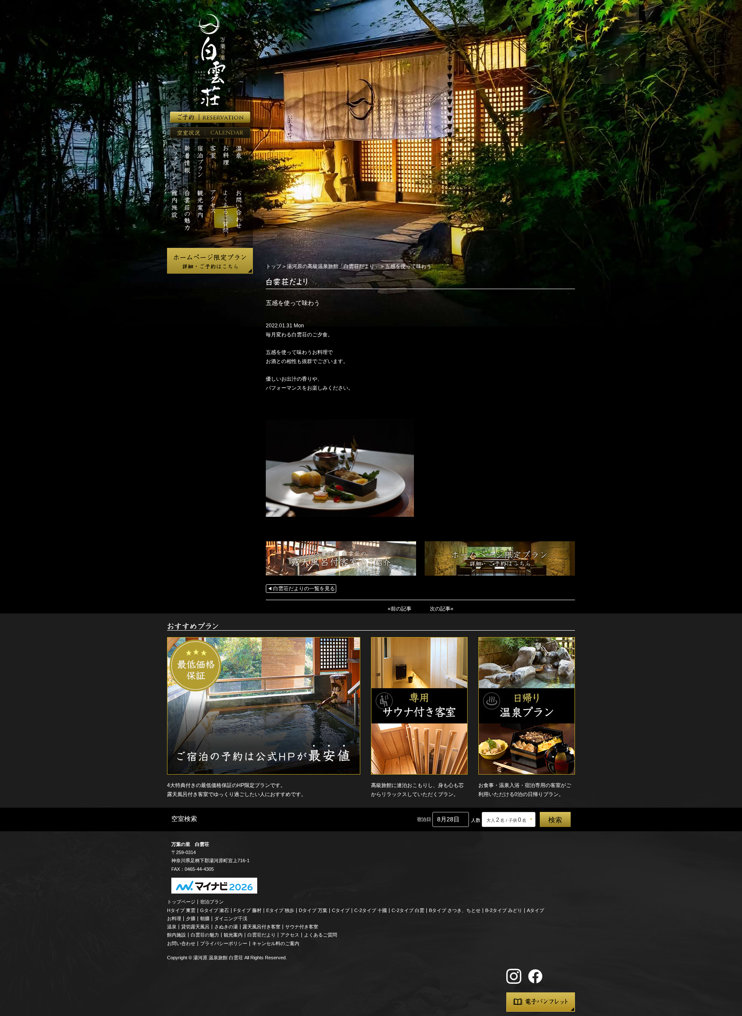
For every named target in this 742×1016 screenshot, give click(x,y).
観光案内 (233, 934)
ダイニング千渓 (230, 918)
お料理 (174, 918)
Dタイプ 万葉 (313, 910)
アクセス (289, 934)
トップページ (181, 901)
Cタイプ (341, 910)
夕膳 (190, 918)
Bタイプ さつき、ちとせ (454, 910)
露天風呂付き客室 (261, 926)
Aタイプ (535, 910)
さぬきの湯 (226, 926)
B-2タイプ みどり (503, 910)
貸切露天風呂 (195, 926)
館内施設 (176, 934)
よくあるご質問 (320, 934)
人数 (475, 820)
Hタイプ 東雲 (181, 910)
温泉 (171, 926)
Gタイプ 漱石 (214, 910)
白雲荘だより (261, 934)
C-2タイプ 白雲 (408, 910)
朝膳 (205, 918)
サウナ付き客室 (301, 926)
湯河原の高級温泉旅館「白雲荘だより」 (333, 266)
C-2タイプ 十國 (370, 910)
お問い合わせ (181, 943)
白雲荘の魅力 (205, 934)
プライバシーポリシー (223, 943)
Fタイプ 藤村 (248, 910)
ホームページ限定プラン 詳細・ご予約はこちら (210, 261)
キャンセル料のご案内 (275, 943)
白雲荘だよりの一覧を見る (304, 589)
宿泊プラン (212, 901)
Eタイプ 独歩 (280, 910)
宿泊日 (424, 819)
